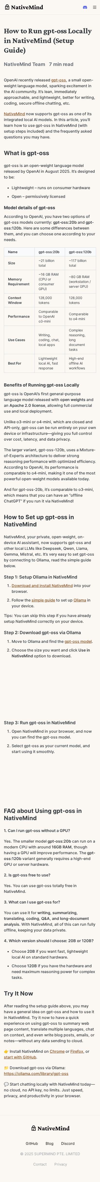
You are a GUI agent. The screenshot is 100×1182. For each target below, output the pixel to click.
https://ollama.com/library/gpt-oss (36, 1073)
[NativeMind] (23, 7)
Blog (49, 1143)
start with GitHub (20, 1057)
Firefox (76, 1051)
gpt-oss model (78, 641)
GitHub (32, 1143)
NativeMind (14, 113)
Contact (40, 1164)
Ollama (80, 600)
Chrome (57, 1051)
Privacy (60, 1164)
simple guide (43, 600)
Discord (68, 1143)
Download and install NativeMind (42, 585)
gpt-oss (58, 80)
